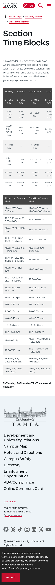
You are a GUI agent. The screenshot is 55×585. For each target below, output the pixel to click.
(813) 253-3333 (13, 515)
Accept (10, 577)
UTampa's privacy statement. (24, 568)
